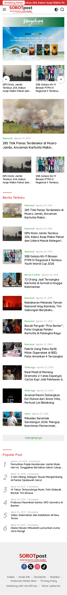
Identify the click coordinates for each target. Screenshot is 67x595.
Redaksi (55, 577)
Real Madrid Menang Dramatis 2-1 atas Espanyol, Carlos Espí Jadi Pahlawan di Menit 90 (43, 377)
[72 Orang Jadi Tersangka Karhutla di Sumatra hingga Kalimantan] (12, 282)
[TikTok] (44, 567)
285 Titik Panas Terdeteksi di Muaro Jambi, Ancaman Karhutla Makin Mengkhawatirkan (30, 147)
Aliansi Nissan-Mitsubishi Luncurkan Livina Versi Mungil (35, 529)
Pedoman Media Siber (24, 581)
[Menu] (5, 9)
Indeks (11, 577)
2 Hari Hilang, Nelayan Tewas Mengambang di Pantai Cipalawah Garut (36, 478)
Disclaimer (40, 577)
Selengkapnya (33, 437)
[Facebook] (24, 567)
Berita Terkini (32, 274)
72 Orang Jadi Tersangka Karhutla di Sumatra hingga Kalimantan (43, 283)
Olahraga (29, 367)
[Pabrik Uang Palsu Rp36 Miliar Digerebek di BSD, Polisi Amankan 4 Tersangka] (12, 351)
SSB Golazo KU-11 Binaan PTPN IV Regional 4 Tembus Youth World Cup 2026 (49, 88)
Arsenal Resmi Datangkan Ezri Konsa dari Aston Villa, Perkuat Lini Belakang (42, 398)
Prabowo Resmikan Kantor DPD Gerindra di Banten (37, 504)
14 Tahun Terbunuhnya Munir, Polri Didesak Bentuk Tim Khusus (36, 491)
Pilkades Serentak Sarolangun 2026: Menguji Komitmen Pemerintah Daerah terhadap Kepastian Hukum (43, 425)
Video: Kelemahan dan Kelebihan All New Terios (35, 516)
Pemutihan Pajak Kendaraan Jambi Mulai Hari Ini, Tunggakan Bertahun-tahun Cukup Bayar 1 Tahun (36, 466)
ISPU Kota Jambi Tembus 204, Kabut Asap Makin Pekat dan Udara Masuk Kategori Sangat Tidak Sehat (16, 88)
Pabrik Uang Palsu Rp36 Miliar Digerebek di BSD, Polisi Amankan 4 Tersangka (43, 352)
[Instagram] (37, 567)
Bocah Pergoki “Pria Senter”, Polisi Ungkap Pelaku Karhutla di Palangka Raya (44, 329)
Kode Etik (24, 577)
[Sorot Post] (20, 9)
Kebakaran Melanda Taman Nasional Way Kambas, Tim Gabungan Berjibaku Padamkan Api (43, 308)
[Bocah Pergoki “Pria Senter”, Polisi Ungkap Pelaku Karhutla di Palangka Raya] (12, 328)
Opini (27, 413)
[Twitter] (31, 567)
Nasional (8, 138)
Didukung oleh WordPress (21, 586)
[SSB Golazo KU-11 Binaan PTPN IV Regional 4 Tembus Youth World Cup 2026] (50, 73)
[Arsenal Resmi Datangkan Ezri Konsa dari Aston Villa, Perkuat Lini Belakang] (12, 397)
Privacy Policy (49, 581)
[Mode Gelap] (56, 9)
